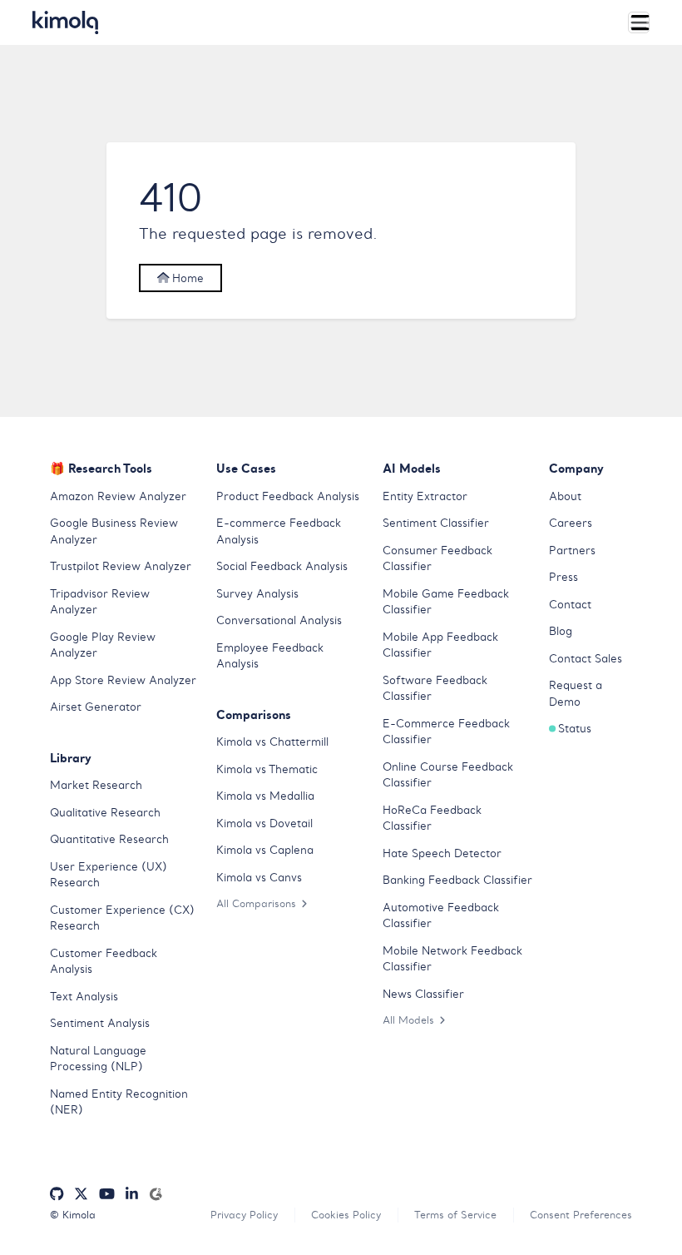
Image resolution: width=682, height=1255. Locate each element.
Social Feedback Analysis (282, 566)
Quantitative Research (109, 839)
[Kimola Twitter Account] (81, 1194)
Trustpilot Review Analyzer (120, 566)
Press (563, 577)
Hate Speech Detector (442, 853)
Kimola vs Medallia (265, 796)
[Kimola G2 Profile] (155, 1194)
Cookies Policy (346, 1214)
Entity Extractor (425, 496)
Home (186, 278)
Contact (570, 605)
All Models (408, 1020)
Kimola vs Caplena (265, 850)
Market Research (96, 785)
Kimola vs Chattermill (272, 742)
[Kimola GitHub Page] (56, 1194)
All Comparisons (256, 903)
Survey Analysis (257, 594)
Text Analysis (84, 997)
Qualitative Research (105, 813)
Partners (572, 550)
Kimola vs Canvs (259, 878)
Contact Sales (585, 659)
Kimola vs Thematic (267, 769)
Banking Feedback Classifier (457, 880)
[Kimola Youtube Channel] (107, 1194)
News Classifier (423, 994)
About (565, 496)
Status (574, 729)
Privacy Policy (244, 1214)
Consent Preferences (581, 1214)
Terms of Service (455, 1214)
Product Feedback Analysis (287, 496)
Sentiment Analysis (100, 1023)
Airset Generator (95, 707)
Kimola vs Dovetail (264, 823)
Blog (560, 631)
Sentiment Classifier (436, 523)
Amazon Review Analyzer (118, 496)
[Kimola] (65, 22)
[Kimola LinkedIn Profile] (132, 1194)
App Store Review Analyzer (123, 680)
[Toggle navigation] (639, 22)
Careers (570, 523)
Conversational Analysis (279, 620)
